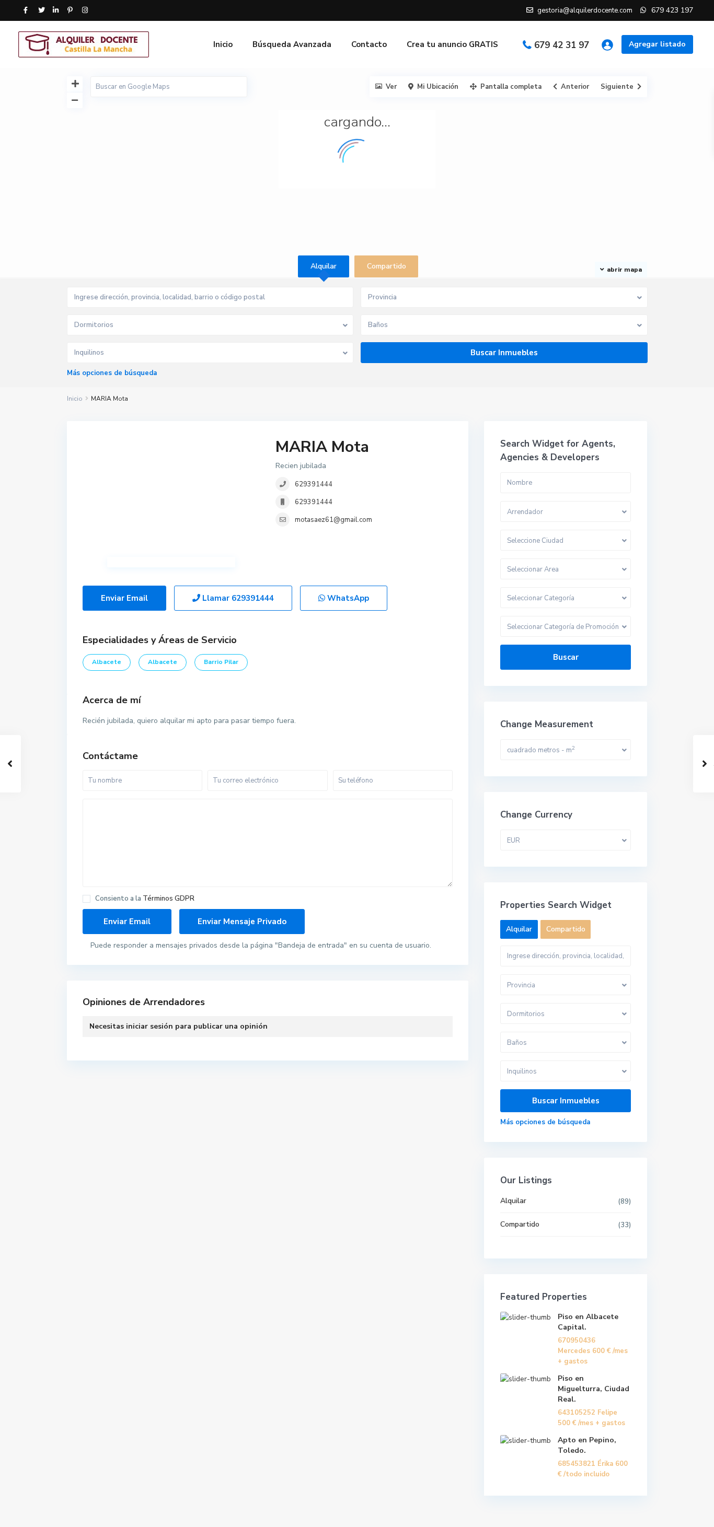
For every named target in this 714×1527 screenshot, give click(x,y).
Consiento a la (144, 899)
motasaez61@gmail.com (333, 519)
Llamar (237, 598)
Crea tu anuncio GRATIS (452, 44)
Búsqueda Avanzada (291, 44)
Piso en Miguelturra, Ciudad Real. (593, 1388)
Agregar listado (657, 44)
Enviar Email (124, 598)
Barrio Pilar (221, 662)
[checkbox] (86, 899)
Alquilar (513, 1201)
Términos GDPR (168, 898)
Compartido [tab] (386, 266)
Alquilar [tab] (323, 266)
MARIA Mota (322, 447)
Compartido (519, 1224)
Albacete (106, 662)
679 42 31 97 (561, 45)
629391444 (313, 484)
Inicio (223, 44)
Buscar (566, 657)
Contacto (369, 44)
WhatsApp (347, 598)
